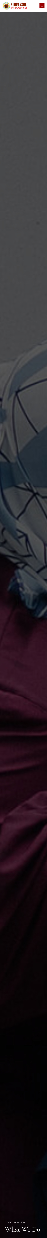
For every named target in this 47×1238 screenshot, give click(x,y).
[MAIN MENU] (41, 5)
